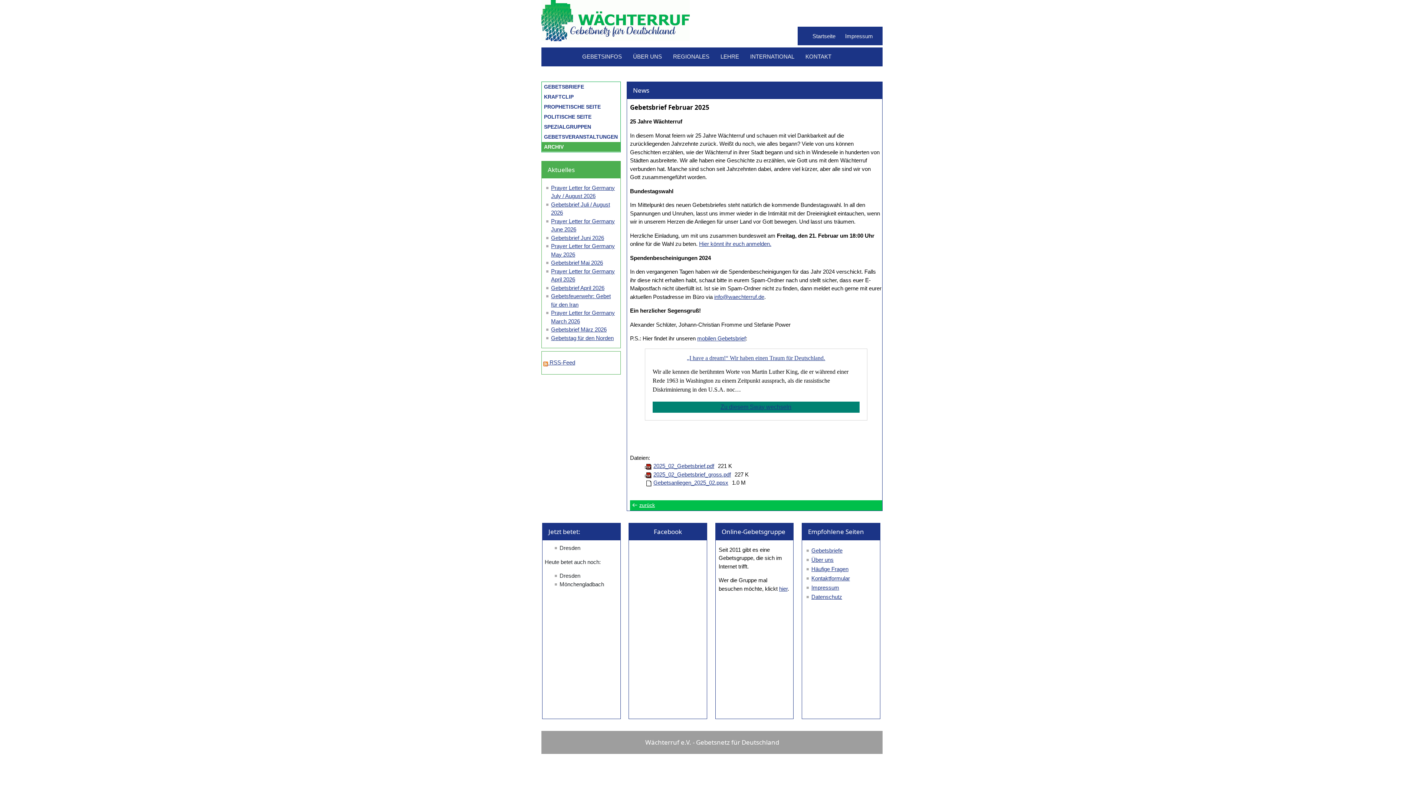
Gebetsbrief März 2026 (579, 329)
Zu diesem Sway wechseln (756, 407)
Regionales (691, 56)
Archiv (554, 147)
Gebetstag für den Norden (582, 338)
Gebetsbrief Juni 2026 (577, 238)
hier (783, 589)
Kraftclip (559, 97)
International (772, 56)
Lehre (730, 56)
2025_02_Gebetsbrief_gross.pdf (692, 474)
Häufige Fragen (829, 569)
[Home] (615, 37)
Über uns (647, 56)
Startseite (823, 36)
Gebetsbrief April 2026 (577, 288)
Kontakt (818, 56)
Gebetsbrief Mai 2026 (577, 263)
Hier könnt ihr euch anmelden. (735, 244)
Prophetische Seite (572, 107)
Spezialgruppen (567, 127)
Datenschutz (826, 597)
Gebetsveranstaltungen (581, 137)
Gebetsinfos (602, 56)
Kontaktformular (830, 578)
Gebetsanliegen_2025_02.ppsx (690, 482)
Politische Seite (567, 117)
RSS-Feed (561, 362)
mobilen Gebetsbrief (721, 338)
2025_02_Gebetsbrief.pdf (683, 466)
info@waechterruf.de (739, 297)
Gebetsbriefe (564, 87)
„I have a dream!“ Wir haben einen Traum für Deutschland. (756, 358)
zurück (647, 505)
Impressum (859, 36)
